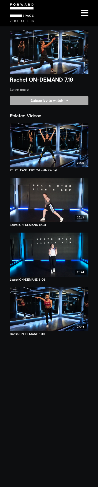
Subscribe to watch (47, 100)
